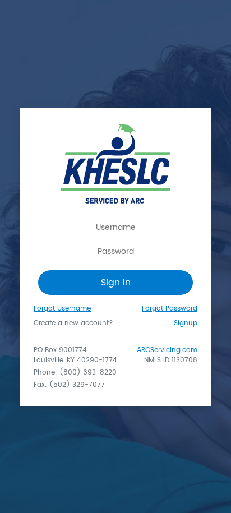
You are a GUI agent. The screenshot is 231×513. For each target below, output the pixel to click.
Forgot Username (62, 308)
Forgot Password (169, 308)
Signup (185, 323)
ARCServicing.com (167, 350)
